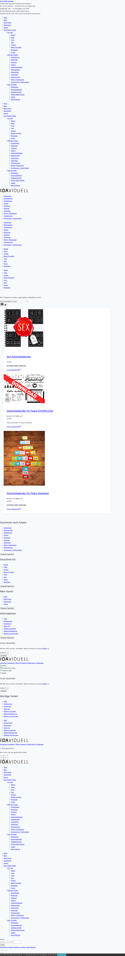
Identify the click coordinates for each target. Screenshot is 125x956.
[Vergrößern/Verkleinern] (0, 950)
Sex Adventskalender (19, 356)
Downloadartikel (16, 90)
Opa (12, 42)
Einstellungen (61, 955)
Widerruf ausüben (10, 629)
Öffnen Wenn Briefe (17, 94)
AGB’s (44, 648)
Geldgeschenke (16, 92)
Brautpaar (14, 50)
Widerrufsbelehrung (10, 631)
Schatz (13, 45)
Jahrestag (14, 75)
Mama (13, 35)
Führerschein (15, 77)
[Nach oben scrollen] (2, 757)
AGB (5, 619)
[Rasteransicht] (2, 304)
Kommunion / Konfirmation (20, 82)
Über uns (7, 626)
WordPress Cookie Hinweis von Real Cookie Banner (18, 947)
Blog (5, 20)
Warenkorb (7, 25)
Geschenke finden (10, 30)
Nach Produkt (12, 85)
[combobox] (10, 942)
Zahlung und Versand (11, 634)
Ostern (13, 65)
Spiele (13, 97)
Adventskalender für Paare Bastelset (28, 493)
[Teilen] (4, 950)
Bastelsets (14, 87)
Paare (13, 52)
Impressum (7, 624)
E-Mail (2, 653)
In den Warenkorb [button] (13, 370)
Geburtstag (15, 72)
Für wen (10, 32)
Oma (12, 40)
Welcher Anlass (12, 55)
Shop (5, 18)
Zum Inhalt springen (7, 1)
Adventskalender (16, 67)
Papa (12, 37)
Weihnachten (15, 70)
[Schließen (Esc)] (6, 950)
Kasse (6, 27)
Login (5, 597)
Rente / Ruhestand (17, 80)
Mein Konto (7, 23)
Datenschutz (8, 621)
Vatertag (14, 62)
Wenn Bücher (15, 99)
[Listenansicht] (5, 305)
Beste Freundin (16, 47)
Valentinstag (15, 57)
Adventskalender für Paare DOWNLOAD (30, 410)
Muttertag (14, 60)
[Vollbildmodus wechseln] (2, 950)
